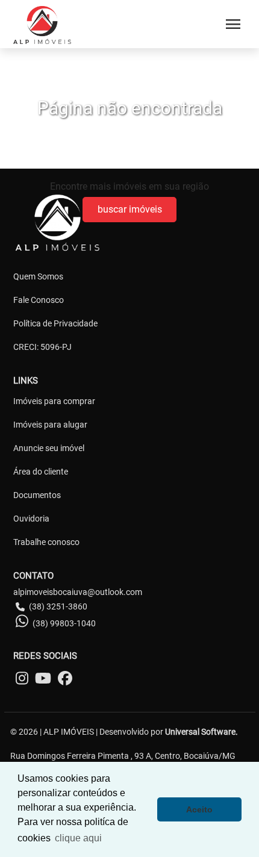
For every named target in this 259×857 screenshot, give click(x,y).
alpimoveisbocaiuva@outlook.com (77, 592)
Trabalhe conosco (46, 542)
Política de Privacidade (55, 323)
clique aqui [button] (78, 838)
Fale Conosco (38, 300)
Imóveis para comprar (54, 401)
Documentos (37, 495)
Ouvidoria (31, 518)
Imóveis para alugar (50, 424)
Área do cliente (40, 471)
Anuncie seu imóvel (48, 448)
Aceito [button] (199, 809)
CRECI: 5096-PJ (42, 347)
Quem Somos (38, 276)
